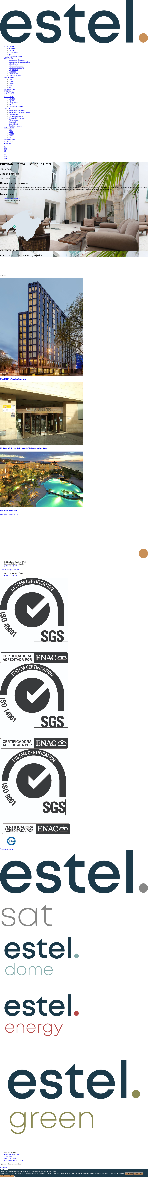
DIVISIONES (9, 77)
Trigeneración (13, 70)
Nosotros (12, 48)
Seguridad (12, 72)
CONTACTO (9, 93)
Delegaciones (13, 52)
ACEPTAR (129, 1173)
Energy (11, 83)
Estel (10, 79)
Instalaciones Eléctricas (16, 60)
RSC (10, 54)
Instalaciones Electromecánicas (19, 62)
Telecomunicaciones (16, 66)
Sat (10, 87)
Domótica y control (15, 75)
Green (11, 85)
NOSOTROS (9, 46)
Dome (11, 81)
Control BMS (13, 74)
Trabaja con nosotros (16, 56)
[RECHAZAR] (14, 1176)
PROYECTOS (9, 89)
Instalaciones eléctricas (12, 198)
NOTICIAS (8, 91)
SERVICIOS (8, 58)
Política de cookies (7, 1176)
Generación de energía (16, 68)
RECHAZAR (138, 1173)
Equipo (11, 50)
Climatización (13, 64)
